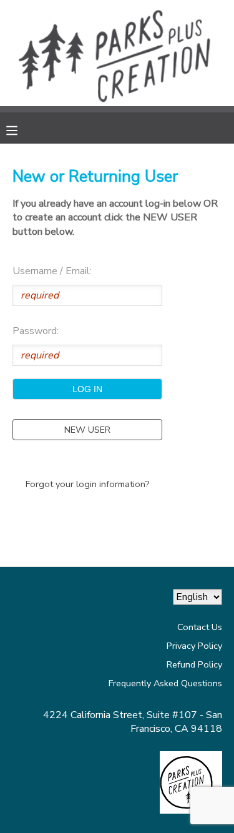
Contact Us (199, 627)
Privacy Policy (194, 645)
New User (87, 429)
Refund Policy (194, 664)
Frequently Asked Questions (165, 683)
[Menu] (21, 129)
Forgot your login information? (88, 484)
